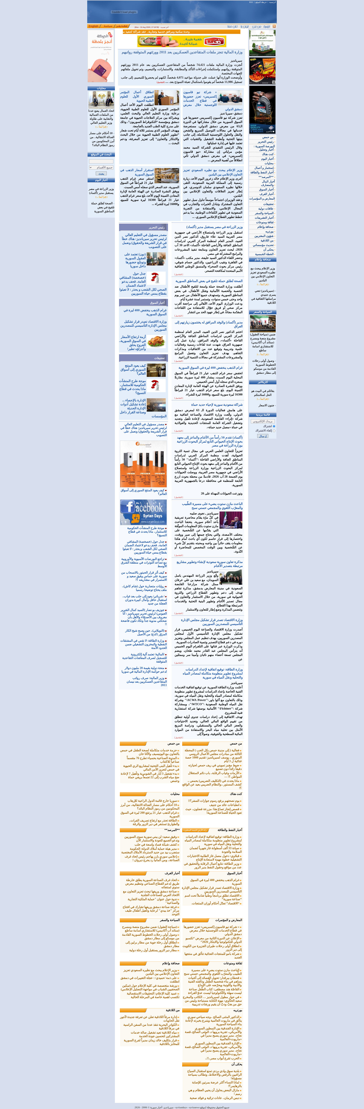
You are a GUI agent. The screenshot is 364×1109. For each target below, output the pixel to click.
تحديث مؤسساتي (263, 245)
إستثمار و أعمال (264, 167)
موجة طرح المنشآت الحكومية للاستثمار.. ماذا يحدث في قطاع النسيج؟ (147, 531)
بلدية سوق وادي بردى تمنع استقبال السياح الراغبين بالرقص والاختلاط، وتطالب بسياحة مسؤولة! (214, 1074)
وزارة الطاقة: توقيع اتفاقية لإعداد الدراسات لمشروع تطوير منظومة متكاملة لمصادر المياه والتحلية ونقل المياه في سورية (213, 840)
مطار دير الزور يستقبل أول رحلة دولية (153, 950)
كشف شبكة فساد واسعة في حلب (156, 844)
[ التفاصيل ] (178, 274)
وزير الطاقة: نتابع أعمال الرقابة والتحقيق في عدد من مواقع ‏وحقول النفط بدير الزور (213, 865)
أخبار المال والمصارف (268, 183)
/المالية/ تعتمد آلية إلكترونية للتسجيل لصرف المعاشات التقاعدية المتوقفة (144, 658)
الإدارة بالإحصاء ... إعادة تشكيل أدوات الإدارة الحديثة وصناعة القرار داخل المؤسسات (143, 408)
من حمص (236, 743)
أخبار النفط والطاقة (230, 830)
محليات (175, 793)
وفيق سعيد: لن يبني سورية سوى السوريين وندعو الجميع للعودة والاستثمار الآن (151, 838)
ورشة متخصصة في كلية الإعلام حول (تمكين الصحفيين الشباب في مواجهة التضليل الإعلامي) (150, 987)
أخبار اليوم (267, 158)
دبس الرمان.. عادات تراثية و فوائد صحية (215, 1098)
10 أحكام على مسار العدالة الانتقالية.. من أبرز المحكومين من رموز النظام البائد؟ (150, 806)
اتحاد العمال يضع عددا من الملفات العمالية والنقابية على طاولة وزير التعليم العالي (101, 116)
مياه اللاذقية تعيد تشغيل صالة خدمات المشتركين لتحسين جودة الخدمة (155, 1034)
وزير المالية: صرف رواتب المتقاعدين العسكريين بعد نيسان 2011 (147, 681)
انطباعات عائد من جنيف (224, 804)
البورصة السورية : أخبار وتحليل (264, 148)
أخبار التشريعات (264, 217)
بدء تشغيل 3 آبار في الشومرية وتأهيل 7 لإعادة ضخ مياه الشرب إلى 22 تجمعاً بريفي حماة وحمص (150, 777)
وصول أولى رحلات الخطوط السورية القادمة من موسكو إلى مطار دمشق (150, 936)
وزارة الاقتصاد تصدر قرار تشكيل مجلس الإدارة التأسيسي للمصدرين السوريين (143, 325)
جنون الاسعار (266, 405)
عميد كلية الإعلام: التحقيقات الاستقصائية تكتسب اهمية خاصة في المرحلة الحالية (153, 995)
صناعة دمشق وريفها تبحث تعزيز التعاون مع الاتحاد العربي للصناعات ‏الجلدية (151, 893)
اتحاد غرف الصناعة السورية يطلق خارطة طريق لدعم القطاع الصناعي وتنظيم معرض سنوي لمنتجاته (152, 883)
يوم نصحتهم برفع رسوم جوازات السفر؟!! (214, 800)
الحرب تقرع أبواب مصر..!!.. (222, 1058)
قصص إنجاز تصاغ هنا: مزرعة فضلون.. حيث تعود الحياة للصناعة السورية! (213, 810)
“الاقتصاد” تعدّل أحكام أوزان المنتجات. (215, 903)
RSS (251, 2)
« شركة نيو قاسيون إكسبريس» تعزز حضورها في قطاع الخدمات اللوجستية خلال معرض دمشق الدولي (212, 100)
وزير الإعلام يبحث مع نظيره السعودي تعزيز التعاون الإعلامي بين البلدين (151, 971)
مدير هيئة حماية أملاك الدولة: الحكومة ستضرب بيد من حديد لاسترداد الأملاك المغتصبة (150, 850)
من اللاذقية (173, 1010)
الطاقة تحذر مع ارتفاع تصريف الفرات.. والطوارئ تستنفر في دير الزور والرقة (154, 822)
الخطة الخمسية (264, 254)
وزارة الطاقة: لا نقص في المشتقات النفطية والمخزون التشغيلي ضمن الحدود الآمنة (143, 644)
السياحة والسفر (170, 920)
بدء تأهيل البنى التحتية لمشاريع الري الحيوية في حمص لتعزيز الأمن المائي (151, 767)
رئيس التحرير (157, 227)
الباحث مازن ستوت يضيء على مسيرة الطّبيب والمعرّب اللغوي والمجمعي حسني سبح (213, 971)
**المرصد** (172, 830)
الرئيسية (272, 2)
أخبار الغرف (172, 873)
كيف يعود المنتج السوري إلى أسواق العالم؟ (133, 369)
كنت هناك (236, 793)
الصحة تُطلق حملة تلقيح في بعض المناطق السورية (102, 207)
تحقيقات (159, 358)
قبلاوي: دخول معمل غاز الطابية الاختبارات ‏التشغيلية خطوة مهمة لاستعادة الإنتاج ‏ (214, 857)
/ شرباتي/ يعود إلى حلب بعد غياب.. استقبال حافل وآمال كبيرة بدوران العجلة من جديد (144, 600)
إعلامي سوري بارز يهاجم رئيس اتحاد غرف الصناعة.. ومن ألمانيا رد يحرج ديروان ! (152, 858)
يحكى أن (236, 1064)
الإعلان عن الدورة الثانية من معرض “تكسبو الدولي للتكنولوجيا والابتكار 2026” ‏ (214, 940)
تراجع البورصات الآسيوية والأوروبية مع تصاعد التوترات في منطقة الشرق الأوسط (144, 562)
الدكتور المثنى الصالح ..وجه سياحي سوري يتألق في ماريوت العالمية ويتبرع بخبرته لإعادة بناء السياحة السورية (213, 1020)
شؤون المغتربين (264, 235)
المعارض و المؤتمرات (228, 920)
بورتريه (237, 1010)
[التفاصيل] (161, 82)
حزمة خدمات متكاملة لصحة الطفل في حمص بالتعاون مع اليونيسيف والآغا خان (149, 752)
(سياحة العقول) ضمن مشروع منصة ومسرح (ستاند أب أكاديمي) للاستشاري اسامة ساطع (150, 928)
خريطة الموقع (261, 2)
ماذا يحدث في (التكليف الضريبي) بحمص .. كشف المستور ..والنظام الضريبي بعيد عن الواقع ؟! (212, 784)
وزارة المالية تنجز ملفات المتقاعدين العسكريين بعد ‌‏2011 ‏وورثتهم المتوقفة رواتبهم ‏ (181, 52)
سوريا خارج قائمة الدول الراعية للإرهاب (153, 800)
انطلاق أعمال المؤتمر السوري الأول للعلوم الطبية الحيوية (137, 96)
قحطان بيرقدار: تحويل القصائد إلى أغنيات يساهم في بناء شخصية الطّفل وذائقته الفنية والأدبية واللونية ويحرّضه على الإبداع (215, 981)
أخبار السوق (157, 302)
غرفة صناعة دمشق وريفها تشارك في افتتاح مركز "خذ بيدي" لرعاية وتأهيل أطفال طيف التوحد (151, 910)
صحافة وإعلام (171, 963)
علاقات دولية (266, 208)
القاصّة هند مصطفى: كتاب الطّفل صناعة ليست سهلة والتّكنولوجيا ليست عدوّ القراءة (215, 991)
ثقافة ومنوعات (233, 963)
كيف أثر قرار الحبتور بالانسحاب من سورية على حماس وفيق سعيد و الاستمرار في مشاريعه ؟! (144, 576)
